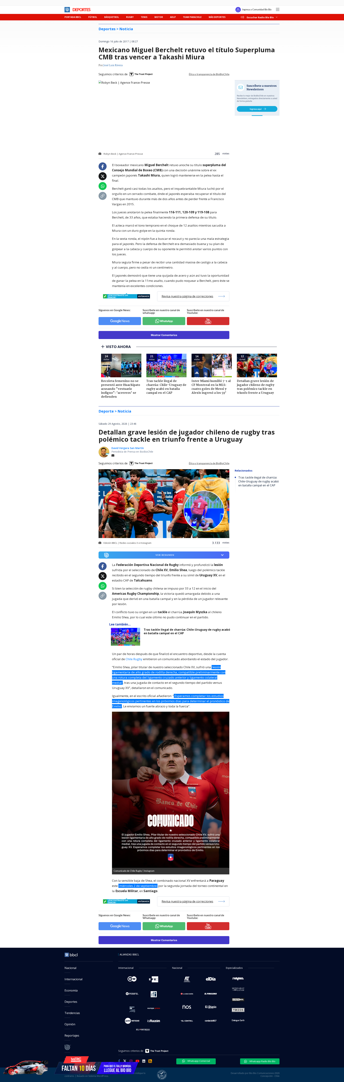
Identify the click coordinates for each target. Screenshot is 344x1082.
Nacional (70, 968)
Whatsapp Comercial (198, 1061)
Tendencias (72, 1013)
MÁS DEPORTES (217, 17)
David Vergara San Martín (127, 448)
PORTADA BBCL (72, 17)
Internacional (73, 979)
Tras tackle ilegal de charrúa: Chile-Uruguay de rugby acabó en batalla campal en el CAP (187, 631)
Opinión (69, 1024)
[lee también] (126, 637)
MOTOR (158, 17)
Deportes (70, 1002)
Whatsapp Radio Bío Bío (262, 1061)
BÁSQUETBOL (111, 17)
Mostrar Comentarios (164, 335)
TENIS (144, 17)
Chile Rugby (134, 659)
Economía (71, 990)
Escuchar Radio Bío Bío (260, 17)
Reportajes (71, 1035)
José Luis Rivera (113, 65)
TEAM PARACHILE (192, 17)
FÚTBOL (92, 17)
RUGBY (130, 17)
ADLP (173, 17)
